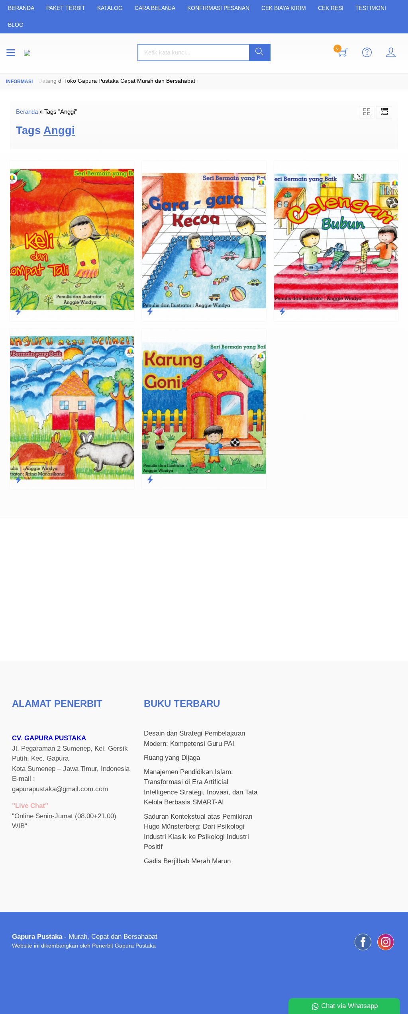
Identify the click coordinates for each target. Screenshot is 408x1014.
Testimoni (370, 8)
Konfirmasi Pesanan (218, 8)
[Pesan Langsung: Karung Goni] (150, 480)
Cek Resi (330, 8)
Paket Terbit (65, 8)
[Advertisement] (204, 589)
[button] (259, 52)
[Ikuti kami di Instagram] (385, 950)
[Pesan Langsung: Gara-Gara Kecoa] (150, 311)
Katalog (110, 8)
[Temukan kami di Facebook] (363, 950)
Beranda (21, 8)
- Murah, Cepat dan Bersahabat (84, 936)
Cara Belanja (155, 8)
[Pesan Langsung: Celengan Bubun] (282, 311)
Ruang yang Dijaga (172, 757)
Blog (16, 25)
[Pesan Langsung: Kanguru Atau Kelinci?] (18, 480)
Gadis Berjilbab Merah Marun (187, 861)
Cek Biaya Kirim (283, 8)
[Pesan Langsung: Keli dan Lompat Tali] (18, 311)
